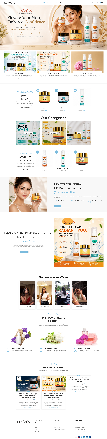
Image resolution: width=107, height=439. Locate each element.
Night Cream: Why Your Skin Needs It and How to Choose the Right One (79, 379)
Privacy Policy (57, 422)
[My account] (97, 2)
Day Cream (44, 107)
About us (37, 424)
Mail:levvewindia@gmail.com (81, 431)
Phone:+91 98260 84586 (80, 429)
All (43, 108)
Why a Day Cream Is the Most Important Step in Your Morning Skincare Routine (53, 395)
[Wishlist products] (95, 2)
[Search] (92, 2)
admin (29, 400)
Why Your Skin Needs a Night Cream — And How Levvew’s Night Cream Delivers (28, 395)
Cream (45, 108)
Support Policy (57, 427)
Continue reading (28, 407)
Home (36, 422)
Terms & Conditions (58, 424)
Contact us (37, 431)
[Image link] (24, 421)
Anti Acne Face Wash (44, 168)
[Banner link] (20, 62)
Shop (36, 429)
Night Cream (63, 107)
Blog (36, 427)
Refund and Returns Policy (59, 429)
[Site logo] (10, 2)
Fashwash (83, 108)
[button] (1, 27)
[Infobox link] (20, 350)
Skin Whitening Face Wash (82, 107)
